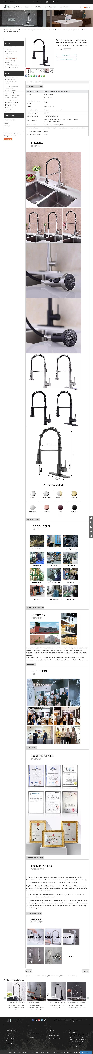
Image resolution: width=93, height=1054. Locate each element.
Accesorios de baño (11, 102)
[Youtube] (39, 1020)
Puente (8, 49)
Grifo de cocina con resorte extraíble (36, 975)
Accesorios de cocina (12, 67)
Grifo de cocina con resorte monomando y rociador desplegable (56, 1005)
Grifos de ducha (10, 105)
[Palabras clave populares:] (80, 7)
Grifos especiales (54, 1035)
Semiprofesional (11, 58)
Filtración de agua (12, 64)
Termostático (10, 112)
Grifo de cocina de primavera (67, 975)
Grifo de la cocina (53, 975)
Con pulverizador (12, 90)
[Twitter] (36, 1020)
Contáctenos (9, 1041)
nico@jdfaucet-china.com (51, 2)
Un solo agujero (11, 60)
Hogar (8, 1033)
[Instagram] (42, 1020)
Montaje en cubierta (13, 95)
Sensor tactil (10, 62)
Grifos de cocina (10, 47)
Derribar (9, 53)
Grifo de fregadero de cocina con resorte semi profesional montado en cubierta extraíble (77, 1005)
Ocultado (9, 107)
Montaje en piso (11, 97)
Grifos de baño (10, 93)
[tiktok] (45, 1020)
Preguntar (65, 55)
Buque (8, 84)
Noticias (8, 1035)
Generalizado (10, 88)
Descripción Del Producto (33, 82)
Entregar (8, 139)
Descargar (9, 1043)
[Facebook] (33, 1020)
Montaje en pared (12, 86)
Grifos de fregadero (11, 77)
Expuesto (9, 109)
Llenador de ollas (11, 51)
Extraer (8, 56)
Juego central (10, 79)
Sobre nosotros (10, 1038)
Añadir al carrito (65, 59)
